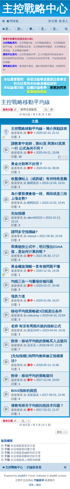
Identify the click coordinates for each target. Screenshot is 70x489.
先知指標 (18, 213)
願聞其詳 (33, 183)
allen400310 (34, 217)
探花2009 (33, 330)
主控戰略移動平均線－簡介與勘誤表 (39, 128)
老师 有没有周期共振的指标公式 (36, 326)
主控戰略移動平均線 (25, 102)
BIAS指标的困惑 (24, 390)
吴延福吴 (33, 394)
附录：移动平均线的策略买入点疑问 (39, 341)
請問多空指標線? (24, 232)
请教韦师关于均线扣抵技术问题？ (37, 405)
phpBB (21, 475)
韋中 (30, 132)
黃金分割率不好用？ (27, 164)
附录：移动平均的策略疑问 (32, 376)
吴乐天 (31, 345)
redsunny (33, 315)
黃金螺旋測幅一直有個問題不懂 (35, 266)
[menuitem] (12, 21)
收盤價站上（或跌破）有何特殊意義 (39, 179)
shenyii (31, 236)
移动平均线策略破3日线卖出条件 (36, 311)
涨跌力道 (18, 296)
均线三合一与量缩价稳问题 (32, 281)
